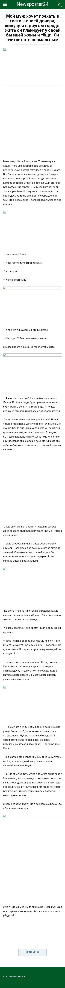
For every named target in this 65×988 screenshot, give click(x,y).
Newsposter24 (33, 4)
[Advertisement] (32, 123)
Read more (32, 952)
